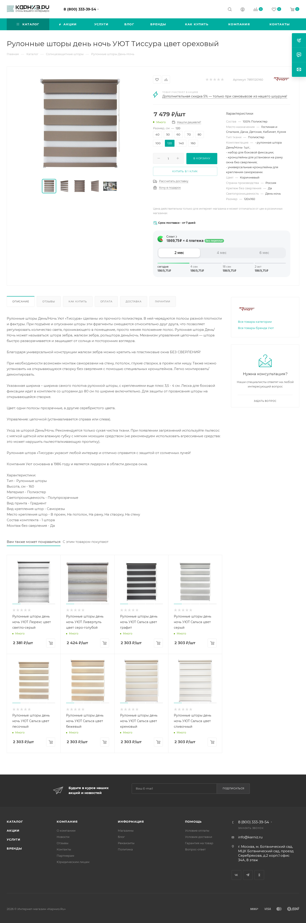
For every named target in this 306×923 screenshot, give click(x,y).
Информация (131, 821)
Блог (121, 837)
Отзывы (48, 301)
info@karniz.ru (250, 837)
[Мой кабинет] (243, 10)
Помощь (193, 821)
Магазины (126, 830)
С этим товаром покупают (85, 542)
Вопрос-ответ (195, 849)
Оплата (106, 301)
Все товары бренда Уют (256, 328)
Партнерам (65, 855)
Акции (13, 830)
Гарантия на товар (199, 843)
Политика (125, 849)
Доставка (133, 301)
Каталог (15, 821)
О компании (66, 830)
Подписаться (233, 788)
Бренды (14, 848)
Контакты (64, 849)
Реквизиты (126, 843)
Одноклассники (259, 875)
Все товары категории (255, 321)
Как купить (78, 301)
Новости (63, 837)
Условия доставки (198, 837)
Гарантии (162, 301)
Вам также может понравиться (33, 542)
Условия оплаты (197, 830)
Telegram (248, 875)
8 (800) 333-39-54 (80, 9)
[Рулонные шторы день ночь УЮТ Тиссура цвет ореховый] (80, 123)
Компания (67, 821)
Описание (20, 301)
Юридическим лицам (73, 862)
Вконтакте (236, 875)
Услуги (13, 839)
